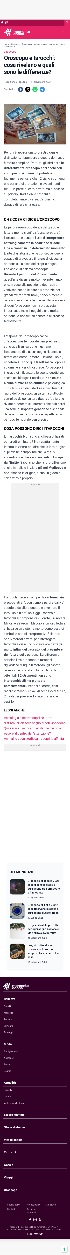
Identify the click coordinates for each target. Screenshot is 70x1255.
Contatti (11, 1209)
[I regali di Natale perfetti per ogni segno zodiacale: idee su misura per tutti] (17, 931)
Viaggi (8, 1177)
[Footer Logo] (35, 987)
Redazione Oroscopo (15, 82)
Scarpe (7, 1071)
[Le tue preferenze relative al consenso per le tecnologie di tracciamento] (64, 1249)
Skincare (8, 1026)
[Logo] (17, 32)
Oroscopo (15, 44)
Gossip (8, 1165)
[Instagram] (7, 23)
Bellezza (9, 999)
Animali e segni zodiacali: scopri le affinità (34, 739)
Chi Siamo (51, 1204)
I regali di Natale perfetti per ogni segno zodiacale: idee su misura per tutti (44, 929)
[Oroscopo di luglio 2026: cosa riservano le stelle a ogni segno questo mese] (17, 911)
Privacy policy (33, 1204)
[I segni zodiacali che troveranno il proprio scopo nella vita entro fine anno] (17, 953)
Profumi (8, 1019)
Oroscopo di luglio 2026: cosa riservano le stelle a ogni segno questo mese (43, 908)
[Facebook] (2, 22)
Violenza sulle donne (14, 1103)
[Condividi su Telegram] (42, 89)
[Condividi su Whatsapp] (35, 89)
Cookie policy (14, 1204)
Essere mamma (14, 1114)
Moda (8, 1044)
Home (6, 44)
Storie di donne (14, 1127)
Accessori (9, 1058)
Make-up (8, 1013)
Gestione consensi (31, 1211)
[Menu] (63, 32)
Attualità (10, 1082)
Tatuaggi (8, 1032)
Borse (7, 1064)
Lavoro (7, 1096)
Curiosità (10, 1152)
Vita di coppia (13, 1140)
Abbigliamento (11, 1051)
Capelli (7, 1006)
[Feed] (40, 1219)
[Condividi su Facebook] (20, 89)
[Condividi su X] (27, 89)
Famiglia (8, 1090)
